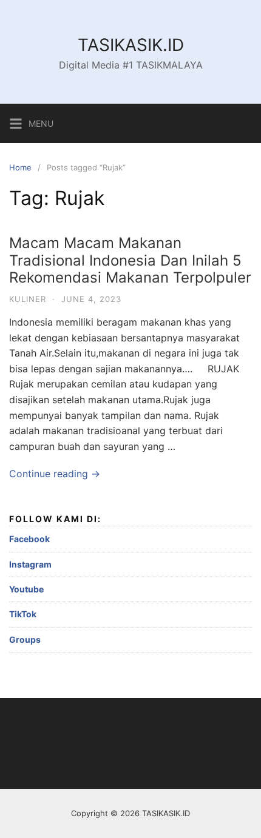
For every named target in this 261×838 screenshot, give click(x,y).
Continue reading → (54, 474)
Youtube (26, 589)
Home (20, 167)
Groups (25, 639)
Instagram (30, 564)
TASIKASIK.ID (131, 45)
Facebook (29, 539)
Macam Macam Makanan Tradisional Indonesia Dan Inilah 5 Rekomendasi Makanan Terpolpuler (130, 260)
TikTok (22, 614)
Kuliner (27, 299)
